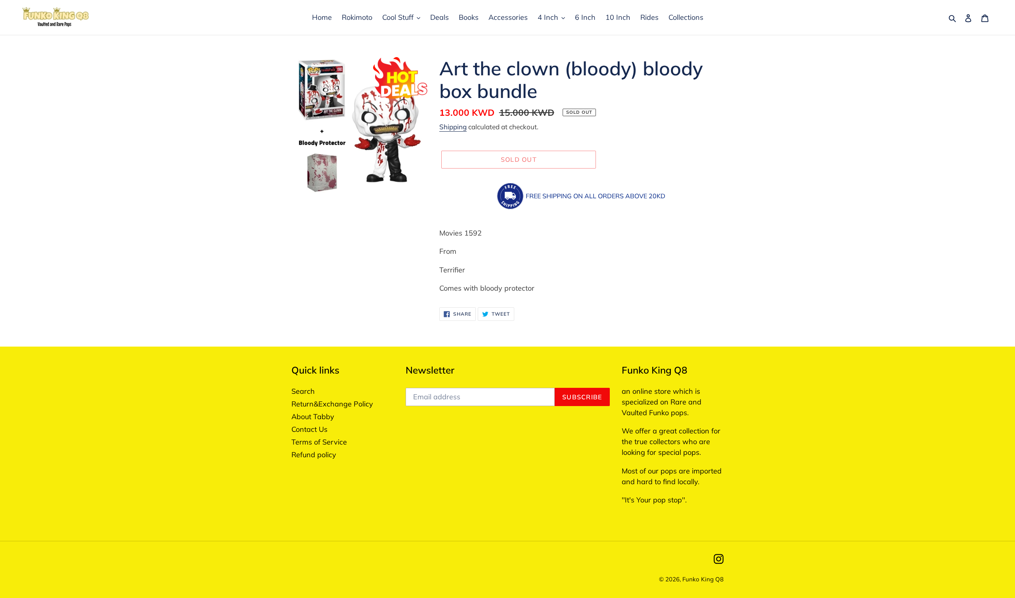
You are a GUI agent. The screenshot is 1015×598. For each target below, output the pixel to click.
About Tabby (312, 416)
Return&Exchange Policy (332, 403)
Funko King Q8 (703, 579)
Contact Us (309, 429)
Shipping (453, 127)
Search (303, 391)
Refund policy (313, 454)
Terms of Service (319, 442)
